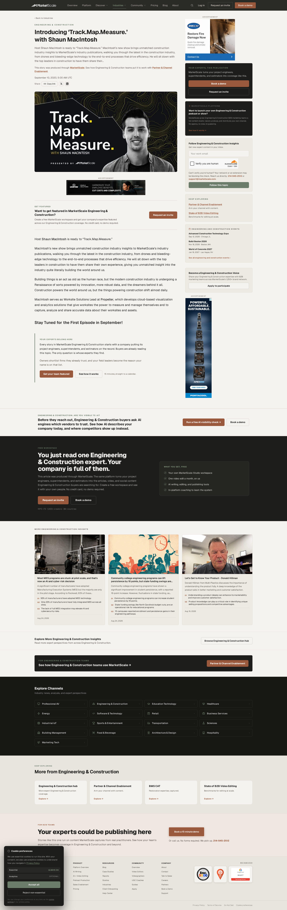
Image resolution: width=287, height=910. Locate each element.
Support (164, 893)
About (175, 5)
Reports (105, 876)
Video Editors (137, 871)
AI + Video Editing (80, 876)
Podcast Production (81, 880)
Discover (100, 5)
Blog (165, 5)
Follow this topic (219, 185)
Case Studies (108, 871)
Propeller (107, 299)
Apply (134, 889)
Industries (118, 5)
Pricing (154, 5)
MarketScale (77, 67)
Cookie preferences (244, 905)
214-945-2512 (235, 176)
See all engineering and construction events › (209, 258)
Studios (105, 880)
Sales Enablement (80, 884)
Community (137, 5)
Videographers (138, 876)
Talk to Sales (166, 876)
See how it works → (197, 130)
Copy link (51, 83)
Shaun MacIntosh (54, 239)
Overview (72, 5)
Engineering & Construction (54, 25)
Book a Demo (167, 889)
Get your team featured (56, 373)
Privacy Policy (199, 905)
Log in (201, 5)
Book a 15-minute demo (186, 831)
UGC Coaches (138, 880)
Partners (164, 884)
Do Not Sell (229, 905)
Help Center (107, 893)
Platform (86, 5)
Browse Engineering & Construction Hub (226, 640)
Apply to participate (219, 285)
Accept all (33, 884)
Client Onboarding (110, 889)
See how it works (88, 373)
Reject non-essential (34, 892)
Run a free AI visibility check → (203, 422)
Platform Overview (81, 867)
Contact (164, 871)
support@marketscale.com (202, 179)
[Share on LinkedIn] (67, 83)
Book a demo (218, 83)
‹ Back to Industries (44, 18)
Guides (135, 884)
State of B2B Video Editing (203, 213)
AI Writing (77, 871)
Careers (164, 880)
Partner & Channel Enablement (205, 204)
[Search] (192, 5)
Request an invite (220, 5)
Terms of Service (214, 905)
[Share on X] (61, 83)
